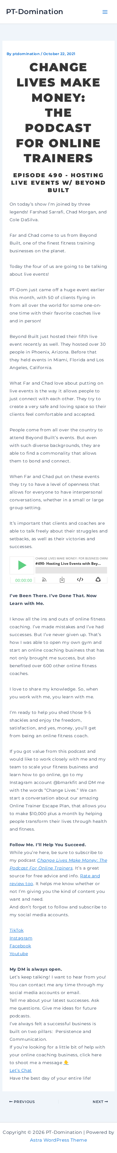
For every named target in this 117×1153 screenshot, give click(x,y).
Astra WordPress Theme (58, 1140)
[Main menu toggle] (105, 12)
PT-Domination (34, 11)
